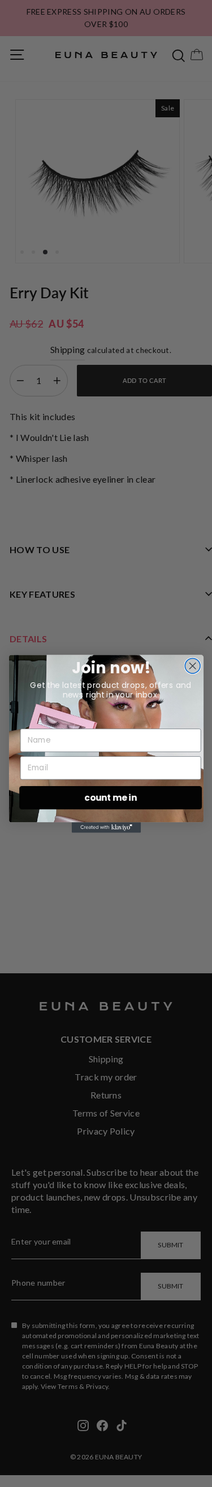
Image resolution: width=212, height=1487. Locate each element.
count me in (110, 797)
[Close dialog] (192, 665)
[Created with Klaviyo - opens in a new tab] (105, 827)
